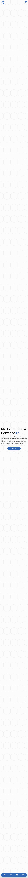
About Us (13, 448)
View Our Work (13, 453)
